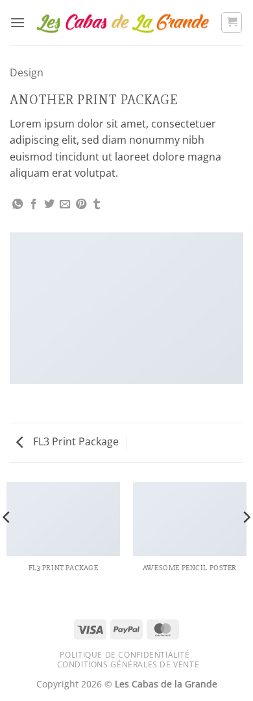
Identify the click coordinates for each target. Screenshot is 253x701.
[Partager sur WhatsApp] (17, 204)
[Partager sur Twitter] (49, 204)
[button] (17, 22)
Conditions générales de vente (128, 664)
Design (26, 72)
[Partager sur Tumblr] (96, 204)
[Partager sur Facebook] (34, 204)
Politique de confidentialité (124, 654)
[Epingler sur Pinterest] (81, 204)
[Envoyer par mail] (65, 204)
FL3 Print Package (74, 441)
